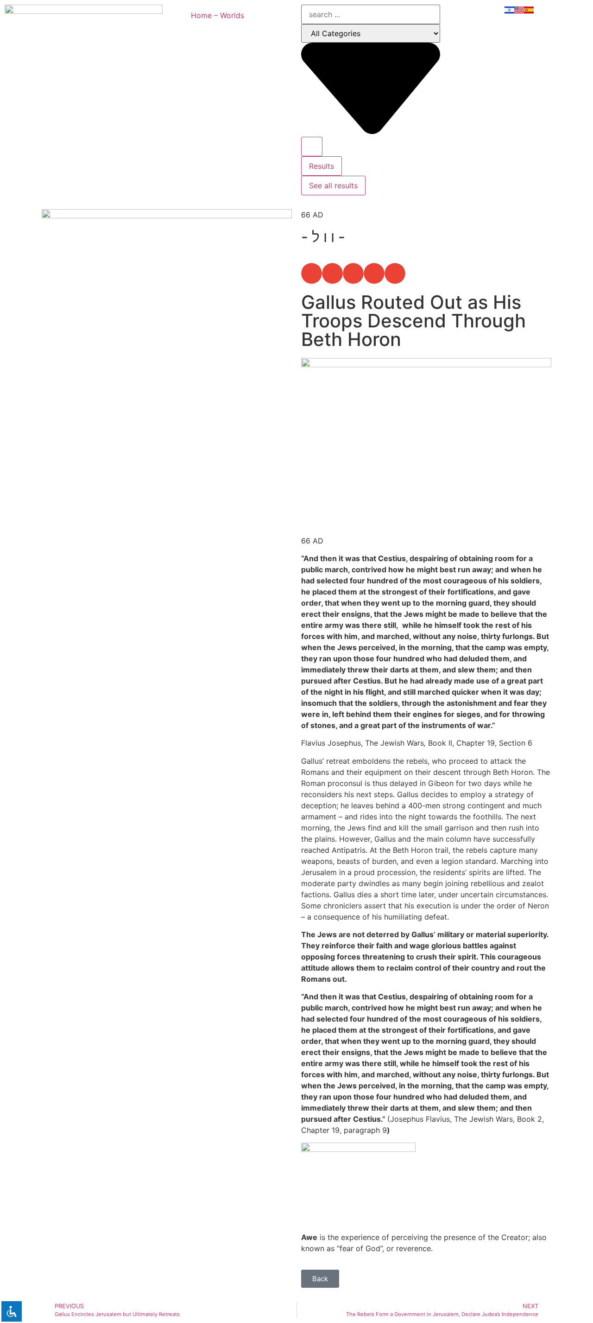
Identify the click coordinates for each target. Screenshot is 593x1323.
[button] (311, 273)
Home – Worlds (217, 15)
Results (321, 166)
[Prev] (104, 568)
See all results (333, 185)
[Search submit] (311, 146)
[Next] (229, 568)
